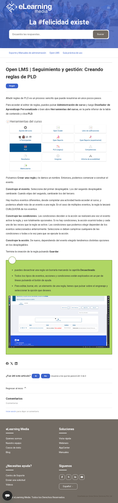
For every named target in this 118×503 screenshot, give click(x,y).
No (45, 376)
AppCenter (64, 447)
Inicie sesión (11, 411)
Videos (9, 484)
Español (67, 486)
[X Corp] (11, 363)
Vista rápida (65, 438)
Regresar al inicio (15, 388)
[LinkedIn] (16, 363)
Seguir (12, 86)
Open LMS (54, 53)
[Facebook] (7, 363)
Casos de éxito (13, 447)
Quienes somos (14, 438)
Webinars (63, 443)
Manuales (64, 452)
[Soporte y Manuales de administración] (29, 12)
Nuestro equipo (13, 443)
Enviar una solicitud (15, 480)
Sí (36, 376)
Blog (8, 452)
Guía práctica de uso (72, 53)
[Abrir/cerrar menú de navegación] (108, 8)
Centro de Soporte (15, 475)
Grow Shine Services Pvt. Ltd (100, 496)
